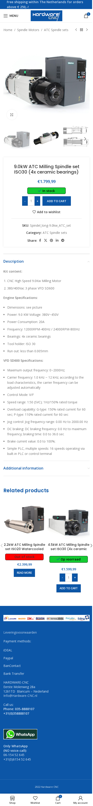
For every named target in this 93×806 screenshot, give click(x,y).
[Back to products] (81, 30)
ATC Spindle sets (56, 30)
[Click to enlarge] (12, 115)
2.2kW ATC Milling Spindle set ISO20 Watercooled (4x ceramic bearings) (24, 549)
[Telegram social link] (63, 240)
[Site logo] (46, 15)
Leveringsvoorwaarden (20, 632)
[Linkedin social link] (57, 240)
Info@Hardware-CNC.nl (20, 695)
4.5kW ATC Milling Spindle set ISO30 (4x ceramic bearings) (68, 549)
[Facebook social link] (40, 240)
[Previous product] (76, 30)
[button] (7, 80)
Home (7, 30)
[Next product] (87, 30)
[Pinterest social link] (51, 240)
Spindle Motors (28, 30)
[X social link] (46, 240)
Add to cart (56, 201)
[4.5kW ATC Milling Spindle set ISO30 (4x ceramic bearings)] (69, 520)
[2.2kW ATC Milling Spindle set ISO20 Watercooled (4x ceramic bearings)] (24, 520)
